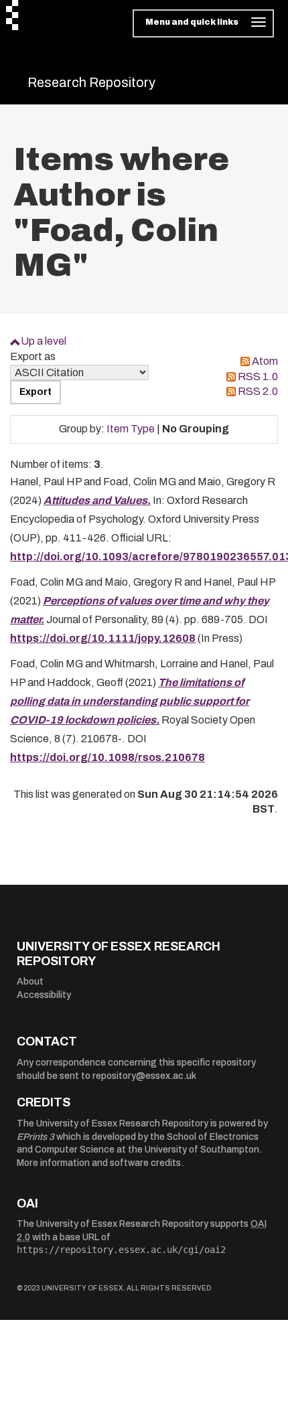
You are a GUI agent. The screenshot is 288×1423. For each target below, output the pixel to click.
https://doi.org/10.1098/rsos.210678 (107, 757)
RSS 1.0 (258, 376)
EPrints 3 (35, 1137)
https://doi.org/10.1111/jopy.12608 (103, 638)
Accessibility (44, 995)
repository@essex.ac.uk (144, 1076)
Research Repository (91, 82)
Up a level (43, 341)
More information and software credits (99, 1163)
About (30, 982)
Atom (265, 361)
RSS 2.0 (258, 391)
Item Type (130, 428)
